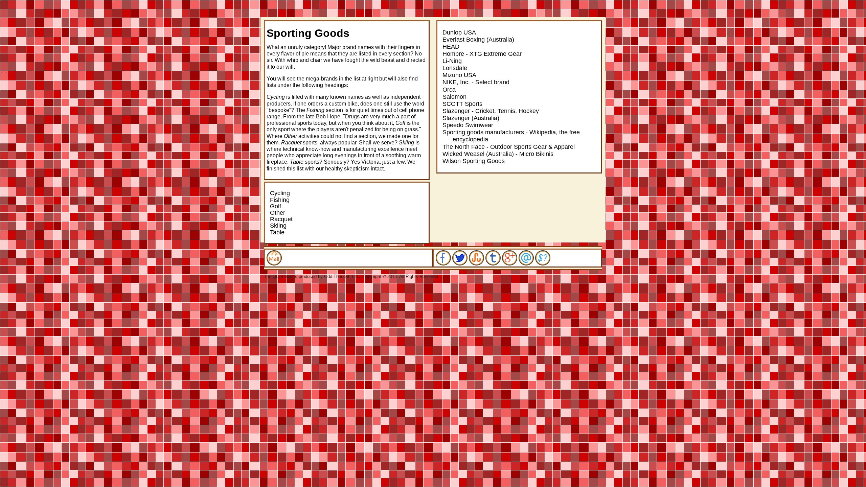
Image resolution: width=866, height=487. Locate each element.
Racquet (281, 219)
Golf (275, 206)
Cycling (280, 193)
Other (277, 212)
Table (277, 232)
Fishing (280, 199)
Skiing (278, 225)
